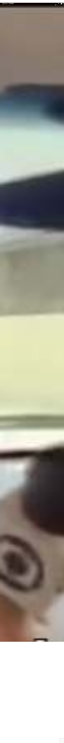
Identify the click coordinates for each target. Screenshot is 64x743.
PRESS (11, 3)
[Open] (58, 3)
